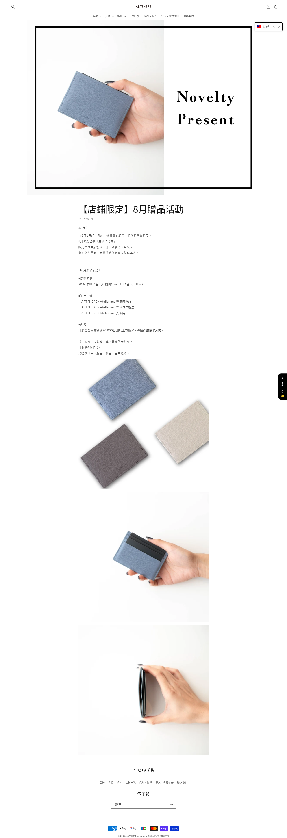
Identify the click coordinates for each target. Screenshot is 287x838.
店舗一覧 (131, 782)
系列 (119, 782)
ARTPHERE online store (136, 836)
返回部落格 (146, 770)
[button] (13, 7)
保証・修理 (145, 782)
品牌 (102, 782)
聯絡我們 (182, 782)
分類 (110, 782)
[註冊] (172, 804)
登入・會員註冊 (165, 782)
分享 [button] (85, 227)
